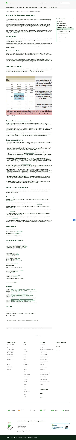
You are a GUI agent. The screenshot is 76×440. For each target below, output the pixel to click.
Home (8, 11)
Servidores (9, 357)
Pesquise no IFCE (10, 356)
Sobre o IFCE (42, 344)
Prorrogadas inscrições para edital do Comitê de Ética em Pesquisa (23, 300)
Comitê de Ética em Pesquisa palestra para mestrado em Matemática (23, 289)
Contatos (40, 7)
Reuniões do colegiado (61, 23)
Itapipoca (25, 369)
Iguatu (25, 367)
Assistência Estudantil (44, 357)
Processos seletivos (10, 7)
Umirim (25, 397)
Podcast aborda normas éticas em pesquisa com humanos (21, 292)
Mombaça (25, 381)
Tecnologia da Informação (44, 356)
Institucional (25, 7)
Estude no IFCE (10, 354)
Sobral (25, 389)
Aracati (25, 347)
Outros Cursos (9, 366)
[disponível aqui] (11, 200)
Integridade (42, 364)
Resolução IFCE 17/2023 (14, 32)
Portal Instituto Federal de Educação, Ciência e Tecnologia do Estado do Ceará (11, 3)
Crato (24, 361)
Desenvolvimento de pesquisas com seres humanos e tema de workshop (24, 302)
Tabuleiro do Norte (27, 391)
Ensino (41, 346)
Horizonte (25, 366)
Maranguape (26, 379)
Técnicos (9, 371)
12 (6, 302)
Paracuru (25, 384)
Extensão (41, 347)
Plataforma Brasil (10, 124)
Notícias (58, 38)
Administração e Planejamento (45, 352)
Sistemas (45, 7)
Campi (20, 7)
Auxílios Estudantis (10, 344)
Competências (60, 21)
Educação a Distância (43, 354)
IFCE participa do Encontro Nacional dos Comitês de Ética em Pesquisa (23, 297)
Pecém (25, 386)
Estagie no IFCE (10, 352)
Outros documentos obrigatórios (63, 31)
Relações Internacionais (44, 361)
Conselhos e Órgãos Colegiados (45, 372)
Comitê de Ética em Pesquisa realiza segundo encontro (20, 296)
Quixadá (25, 387)
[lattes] (24, 245)
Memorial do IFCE (43, 376)
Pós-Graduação (10, 367)
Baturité (25, 349)
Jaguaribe (25, 371)
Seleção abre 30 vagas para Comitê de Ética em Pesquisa (21, 301)
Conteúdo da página (61, 18)
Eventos (41, 384)
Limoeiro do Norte (27, 376)
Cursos (16, 7)
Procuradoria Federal (43, 371)
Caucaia (25, 356)
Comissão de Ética (43, 367)
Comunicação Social (43, 359)
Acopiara (25, 346)
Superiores (9, 369)
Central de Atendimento (52, 7)
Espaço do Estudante (43, 377)
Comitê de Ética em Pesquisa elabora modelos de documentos (22, 299)
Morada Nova (26, 382)
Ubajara (25, 396)
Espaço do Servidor (43, 379)
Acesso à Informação (33, 7)
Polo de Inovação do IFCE (44, 374)
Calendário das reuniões (62, 25)
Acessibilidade (59, 346)
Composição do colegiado (62, 37)
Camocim (25, 352)
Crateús (25, 359)
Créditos (58, 350)
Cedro (25, 357)
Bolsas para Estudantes (11, 346)
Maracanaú (25, 377)
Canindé (25, 354)
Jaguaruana (26, 372)
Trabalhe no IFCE (10, 359)
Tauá (24, 392)
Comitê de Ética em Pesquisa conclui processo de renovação (22, 295)
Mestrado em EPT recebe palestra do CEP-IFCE (19, 290)
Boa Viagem (26, 351)
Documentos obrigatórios (62, 29)
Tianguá (25, 394)
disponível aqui (39, 204)
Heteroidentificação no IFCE (45, 381)
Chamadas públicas (10, 347)
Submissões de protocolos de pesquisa (64, 27)
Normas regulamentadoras (62, 33)
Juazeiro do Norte (27, 374)
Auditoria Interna (43, 362)
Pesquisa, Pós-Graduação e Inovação (22, 11)
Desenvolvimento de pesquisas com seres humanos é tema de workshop (24, 291)
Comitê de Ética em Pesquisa (35, 11)
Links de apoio (60, 35)
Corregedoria (42, 369)
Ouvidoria (41, 366)
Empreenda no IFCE (10, 351)
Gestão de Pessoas (43, 351)
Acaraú (25, 344)
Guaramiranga (26, 364)
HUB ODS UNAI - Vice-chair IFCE (46, 382)
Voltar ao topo (38, 335)
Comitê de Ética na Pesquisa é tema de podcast (19, 294)
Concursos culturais (10, 349)
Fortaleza (25, 362)
